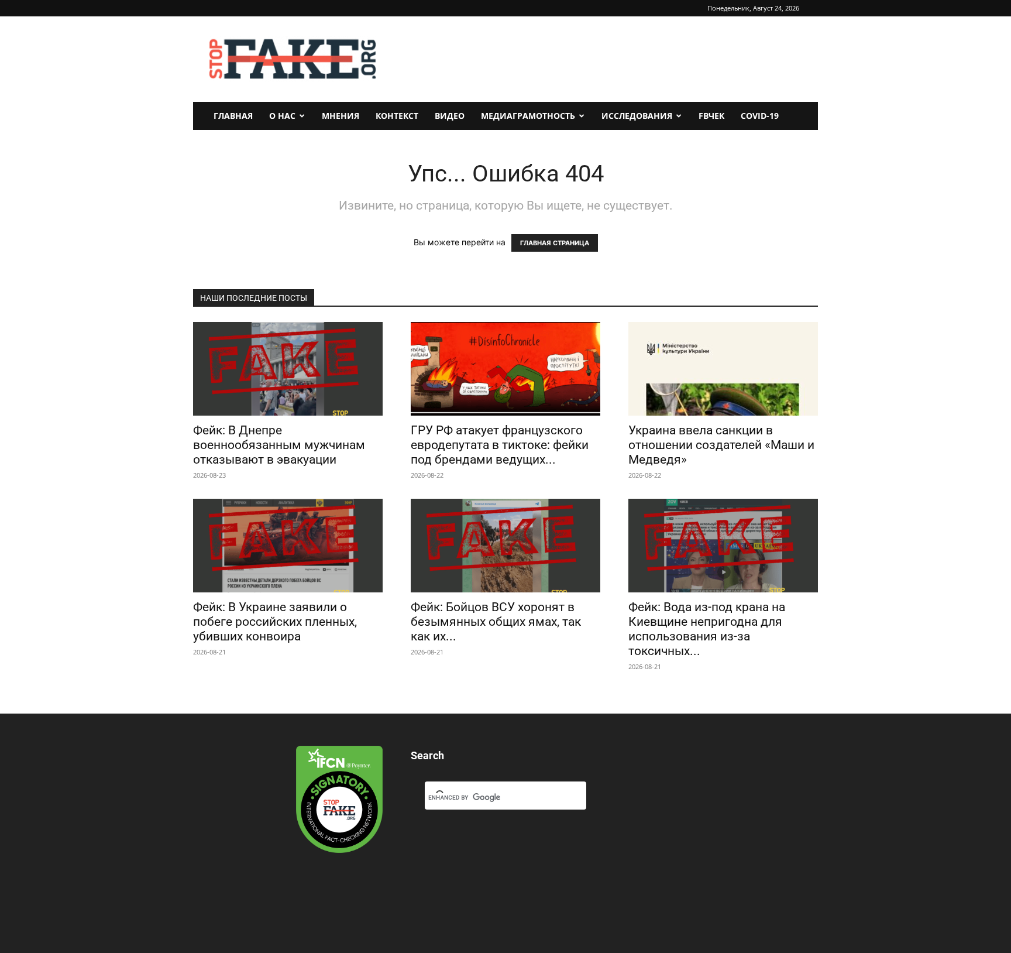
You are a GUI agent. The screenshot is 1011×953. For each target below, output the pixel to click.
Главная (233, 115)
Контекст (397, 115)
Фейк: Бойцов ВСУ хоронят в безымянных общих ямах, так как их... (496, 621)
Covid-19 (760, 115)
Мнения (340, 115)
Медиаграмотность (528, 115)
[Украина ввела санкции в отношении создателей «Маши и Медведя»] (723, 369)
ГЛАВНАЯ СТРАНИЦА (554, 243)
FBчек (711, 115)
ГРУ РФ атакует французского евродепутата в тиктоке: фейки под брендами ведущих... (500, 445)
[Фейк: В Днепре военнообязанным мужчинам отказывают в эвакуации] (288, 369)
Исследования (636, 115)
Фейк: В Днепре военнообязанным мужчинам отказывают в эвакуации (279, 445)
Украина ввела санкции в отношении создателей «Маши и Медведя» (721, 445)
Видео (450, 115)
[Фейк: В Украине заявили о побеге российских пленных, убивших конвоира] (288, 545)
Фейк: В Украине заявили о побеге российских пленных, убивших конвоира (275, 621)
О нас (282, 115)
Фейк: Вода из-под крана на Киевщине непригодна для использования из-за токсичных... (706, 629)
